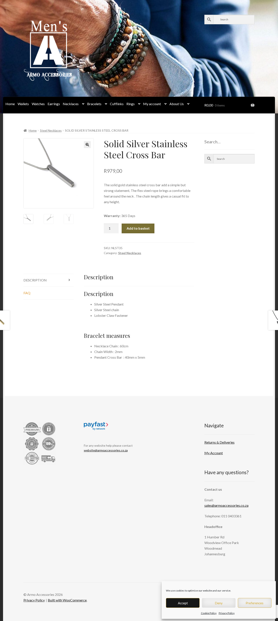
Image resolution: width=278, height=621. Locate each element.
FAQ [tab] (26, 293)
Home (10, 104)
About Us (176, 104)
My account (152, 104)
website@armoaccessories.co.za (106, 450)
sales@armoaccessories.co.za (226, 505)
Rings (130, 104)
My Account (213, 453)
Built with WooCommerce (67, 600)
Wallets (23, 104)
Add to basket (138, 228)
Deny (219, 603)
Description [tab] (35, 280)
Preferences (254, 603)
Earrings (54, 104)
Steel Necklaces (51, 130)
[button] (87, 144)
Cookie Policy (209, 613)
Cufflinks (117, 104)
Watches (38, 104)
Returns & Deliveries (219, 442)
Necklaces (71, 104)
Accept (183, 603)
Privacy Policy (227, 613)
